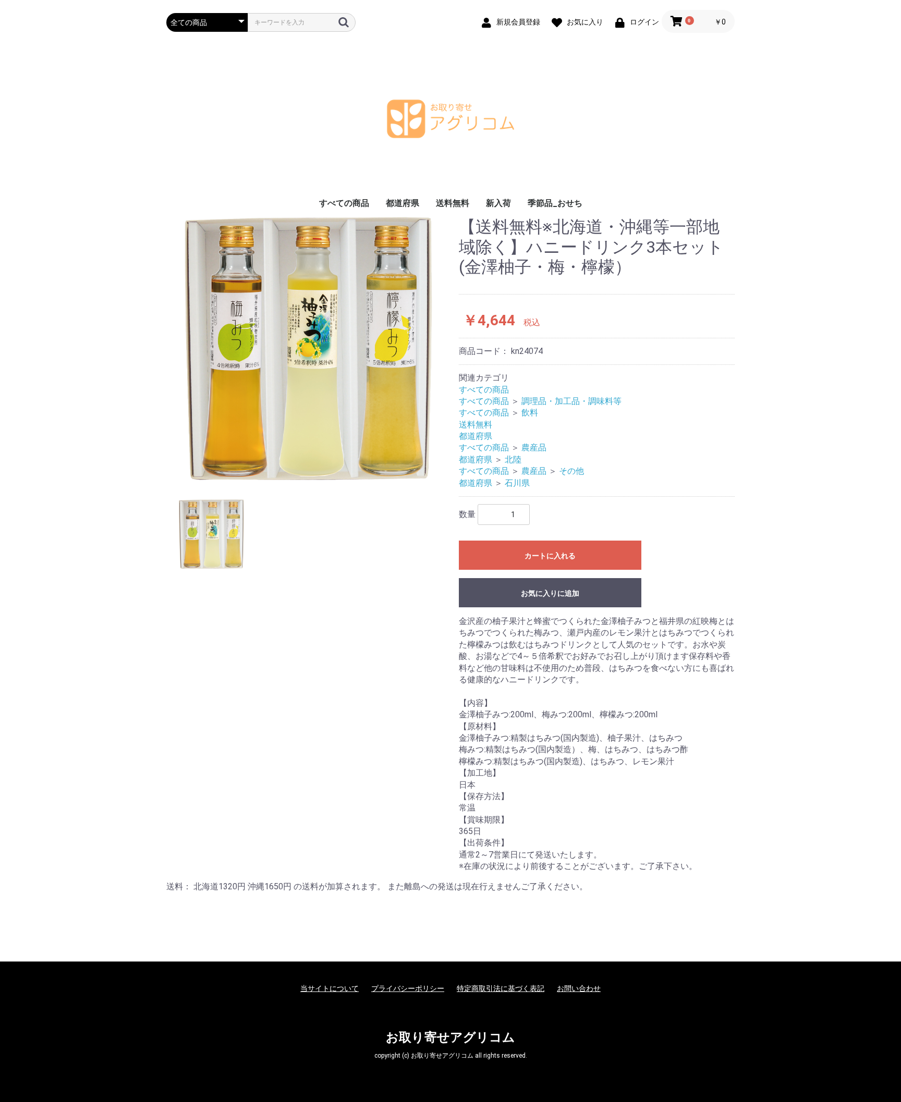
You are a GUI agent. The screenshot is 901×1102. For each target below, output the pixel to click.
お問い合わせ (579, 988)
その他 (571, 471)
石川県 (517, 483)
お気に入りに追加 (550, 593)
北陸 (513, 459)
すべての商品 (344, 203)
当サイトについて (329, 988)
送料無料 (452, 203)
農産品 (533, 447)
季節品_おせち (555, 203)
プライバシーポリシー (407, 988)
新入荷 (498, 203)
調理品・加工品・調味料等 (571, 401)
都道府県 (402, 203)
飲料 (529, 413)
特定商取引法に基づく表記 (500, 988)
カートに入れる (550, 556)
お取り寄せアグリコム (450, 1037)
